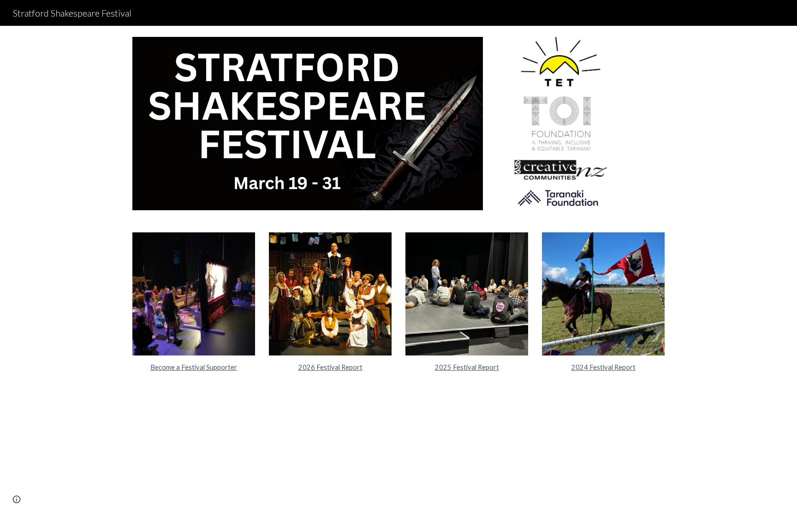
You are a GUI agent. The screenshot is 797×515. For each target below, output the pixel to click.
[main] (193, 367)
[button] (16, 499)
